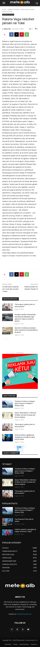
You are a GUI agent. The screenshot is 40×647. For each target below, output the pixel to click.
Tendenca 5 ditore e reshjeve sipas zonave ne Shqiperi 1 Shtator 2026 (25, 403)
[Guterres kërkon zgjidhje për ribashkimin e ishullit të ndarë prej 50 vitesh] (7, 437)
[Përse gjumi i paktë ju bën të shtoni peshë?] (7, 307)
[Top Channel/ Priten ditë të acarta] (7, 522)
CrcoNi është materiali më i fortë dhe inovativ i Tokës (10, 289)
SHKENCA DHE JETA (13, 9)
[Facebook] (11, 34)
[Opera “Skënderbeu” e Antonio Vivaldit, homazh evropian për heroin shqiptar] (7, 415)
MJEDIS (5, 320)
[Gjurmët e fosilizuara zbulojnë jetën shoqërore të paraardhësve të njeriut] (7, 330)
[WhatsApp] (27, 34)
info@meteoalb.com (24, 614)
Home (4, 9)
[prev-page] (3, 338)
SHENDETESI (6, 310)
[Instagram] (17, 629)
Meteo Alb (7, 29)
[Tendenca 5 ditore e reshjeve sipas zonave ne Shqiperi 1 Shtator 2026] (7, 404)
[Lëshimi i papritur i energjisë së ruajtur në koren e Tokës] (7, 532)
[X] (16, 34)
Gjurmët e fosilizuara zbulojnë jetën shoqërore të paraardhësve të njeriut (26, 330)
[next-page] (7, 338)
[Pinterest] (21, 34)
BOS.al (36, 640)
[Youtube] (28, 629)
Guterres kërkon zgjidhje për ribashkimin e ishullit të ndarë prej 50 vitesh (25, 437)
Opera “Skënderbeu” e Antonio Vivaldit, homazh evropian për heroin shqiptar (25, 415)
